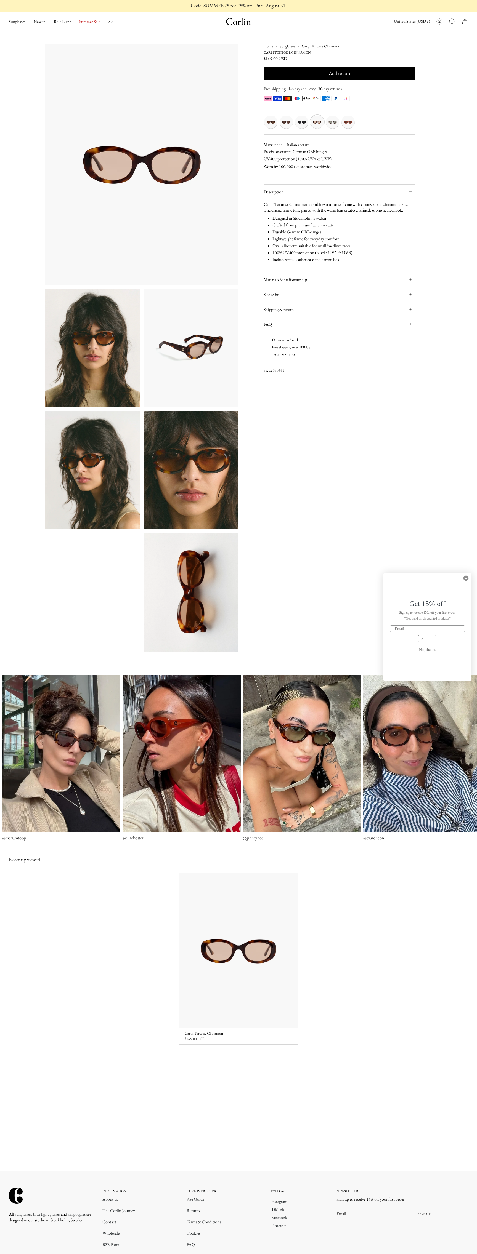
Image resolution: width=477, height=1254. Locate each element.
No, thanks (427, 650)
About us (110, 1199)
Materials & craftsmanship (285, 279)
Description (273, 191)
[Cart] (465, 21)
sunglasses (23, 1214)
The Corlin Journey (118, 1210)
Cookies (193, 1233)
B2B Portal (111, 1244)
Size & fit (271, 294)
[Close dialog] (466, 578)
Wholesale (111, 1233)
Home (268, 46)
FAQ (268, 324)
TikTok (277, 1209)
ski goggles (77, 1214)
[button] (17, 21)
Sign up (427, 639)
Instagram (279, 1201)
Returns (193, 1210)
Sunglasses (287, 46)
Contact (109, 1222)
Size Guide (195, 1199)
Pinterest (278, 1225)
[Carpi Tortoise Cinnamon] (238, 950)
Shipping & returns (279, 309)
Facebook (279, 1217)
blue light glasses (46, 1214)
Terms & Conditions (204, 1222)
